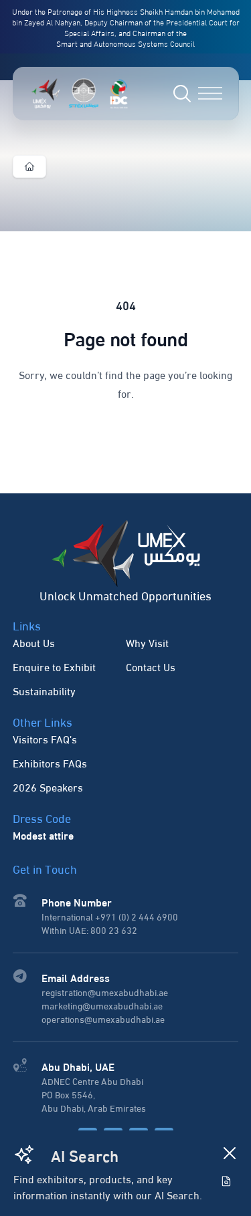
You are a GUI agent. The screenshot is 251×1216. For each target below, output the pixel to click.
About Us (34, 642)
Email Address (75, 977)
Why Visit (147, 642)
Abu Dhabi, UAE (77, 1066)
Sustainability (44, 690)
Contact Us (150, 666)
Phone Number (76, 901)
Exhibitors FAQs (50, 762)
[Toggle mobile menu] (210, 93)
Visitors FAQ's (45, 738)
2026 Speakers (48, 786)
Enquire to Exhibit (54, 666)
